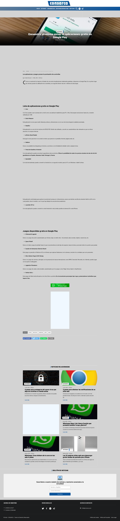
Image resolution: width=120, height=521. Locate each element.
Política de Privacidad (105, 517)
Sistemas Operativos (62, 8)
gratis (46, 332)
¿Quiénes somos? (9, 508)
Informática (51, 8)
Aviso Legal (113, 517)
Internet (43, 8)
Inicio (38, 8)
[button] (76, 9)
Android (29, 332)
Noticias (71, 8)
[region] (60, 58)
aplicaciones (35, 332)
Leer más (27, 400)
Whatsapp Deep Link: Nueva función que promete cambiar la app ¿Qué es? (77, 424)
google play (41, 332)
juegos (49, 332)
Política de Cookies (94, 517)
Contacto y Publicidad (10, 510)
